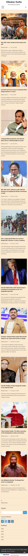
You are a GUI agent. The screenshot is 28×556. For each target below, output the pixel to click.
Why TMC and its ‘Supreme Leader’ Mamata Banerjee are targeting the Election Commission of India (14, 191)
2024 (2, 534)
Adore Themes (11, 551)
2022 (2, 539)
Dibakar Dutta (14, 2)
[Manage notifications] (24, 552)
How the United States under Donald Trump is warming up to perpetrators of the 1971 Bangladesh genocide (13, 289)
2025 (2, 531)
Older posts (4, 502)
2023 (2, 537)
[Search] (26, 7)
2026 (2, 528)
